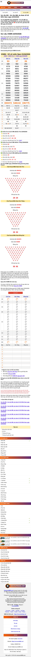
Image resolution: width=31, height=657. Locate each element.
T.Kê (28, 7)
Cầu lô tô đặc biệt (5, 552)
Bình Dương (4, 486)
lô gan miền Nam (5, 581)
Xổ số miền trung (5, 503)
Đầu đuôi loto (4, 575)
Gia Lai (2, 526)
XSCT (20, 140)
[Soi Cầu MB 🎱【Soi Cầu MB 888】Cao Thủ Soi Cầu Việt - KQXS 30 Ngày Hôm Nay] (15, 3)
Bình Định (3, 518)
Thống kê (2, 560)
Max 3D (2, 448)
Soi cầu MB (5, 12)
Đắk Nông (3, 530)
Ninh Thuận (3, 524)
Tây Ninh (3, 480)
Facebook (8, 610)
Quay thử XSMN (18, 285)
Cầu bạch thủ (4, 550)
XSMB (9, 7)
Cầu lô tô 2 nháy (4, 556)
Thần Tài (3, 442)
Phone (23, 611)
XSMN (15, 7)
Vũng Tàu (17, 58)
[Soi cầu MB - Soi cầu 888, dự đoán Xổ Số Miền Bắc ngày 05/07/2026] (2, 538)
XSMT (21, 7)
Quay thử (15, 292)
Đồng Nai (26, 296)
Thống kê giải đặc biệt (7, 435)
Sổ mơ (4, 431)
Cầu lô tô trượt (4, 554)
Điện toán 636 (4, 446)
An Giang (3, 478)
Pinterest (7, 611)
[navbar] (1, 1)
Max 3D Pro (3, 450)
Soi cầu (3, 7)
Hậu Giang (3, 494)
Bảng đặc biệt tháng (5, 569)
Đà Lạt (2, 501)
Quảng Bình (4, 520)
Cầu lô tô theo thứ (5, 558)
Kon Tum (3, 532)
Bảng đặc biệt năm (5, 571)
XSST (20, 151)
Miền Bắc (3, 440)
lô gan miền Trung (5, 579)
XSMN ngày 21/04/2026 (21, 56)
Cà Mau (2, 468)
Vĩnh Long (3, 484)
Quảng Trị (3, 522)
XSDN (20, 161)
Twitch (11, 611)
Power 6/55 (3, 455)
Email (20, 611)
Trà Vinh (3, 488)
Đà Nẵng (3, 516)
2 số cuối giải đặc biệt (6, 563)
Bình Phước (3, 492)
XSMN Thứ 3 (11, 56)
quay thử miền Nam (12, 371)
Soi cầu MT (15, 12)
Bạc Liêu (26, 58)
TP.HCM (3, 466)
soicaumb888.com (20, 655)
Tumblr (16, 611)
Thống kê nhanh (4, 573)
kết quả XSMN (12, 373)
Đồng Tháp (3, 464)
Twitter (12, 610)
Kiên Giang (3, 496)
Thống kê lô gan (6, 433)
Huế (2, 505)
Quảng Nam (3, 512)
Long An (3, 490)
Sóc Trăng (17, 296)
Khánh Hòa (3, 514)
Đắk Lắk (3, 510)
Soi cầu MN (25, 12)
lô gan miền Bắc (4, 577)
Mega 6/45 (3, 453)
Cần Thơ (8, 296)
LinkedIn (17, 610)
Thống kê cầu (3, 547)
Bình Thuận (4, 482)
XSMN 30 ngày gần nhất (18, 375)
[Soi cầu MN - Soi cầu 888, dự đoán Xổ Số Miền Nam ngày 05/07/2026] (2, 544)
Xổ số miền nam (4, 457)
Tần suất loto (4, 565)
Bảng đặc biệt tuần (7, 429)
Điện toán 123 (4, 444)
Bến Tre (8, 58)
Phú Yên (3, 507)
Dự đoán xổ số (4, 535)
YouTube (22, 610)
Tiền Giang (3, 499)
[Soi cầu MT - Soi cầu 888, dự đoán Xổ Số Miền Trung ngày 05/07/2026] (2, 541)
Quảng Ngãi (3, 528)
